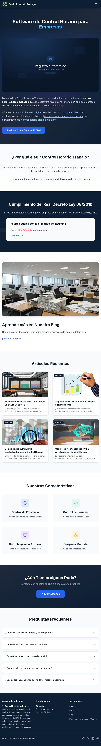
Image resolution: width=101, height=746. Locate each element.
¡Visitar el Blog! (10, 338)
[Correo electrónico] (97, 738)
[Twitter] (88, 738)
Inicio (71, 706)
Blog (71, 715)
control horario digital (29, 112)
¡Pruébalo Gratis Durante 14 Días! (23, 130)
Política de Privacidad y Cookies (83, 719)
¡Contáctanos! (52, 593)
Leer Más (15, 235)
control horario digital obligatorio (39, 119)
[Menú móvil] (96, 4)
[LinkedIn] (93, 738)
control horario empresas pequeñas (63, 116)
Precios (72, 710)
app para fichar (70, 112)
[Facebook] (83, 738)
